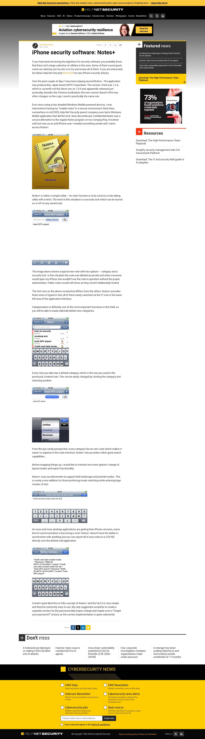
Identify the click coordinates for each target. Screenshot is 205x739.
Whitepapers (121, 16)
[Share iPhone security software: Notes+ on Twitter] (110, 45)
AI (64, 16)
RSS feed (68, 72)
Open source (116, 707)
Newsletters (141, 16)
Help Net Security (46, 45)
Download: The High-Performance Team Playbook (159, 79)
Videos (70, 16)
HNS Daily (71, 685)
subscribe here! (159, 3)
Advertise (152, 734)
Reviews (110, 16)
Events (131, 16)
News (43, 16)
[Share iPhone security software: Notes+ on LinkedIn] (115, 45)
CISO (59, 16)
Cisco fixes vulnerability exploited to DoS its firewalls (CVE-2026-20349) (101, 652)
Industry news (98, 16)
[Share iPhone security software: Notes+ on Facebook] (105, 45)
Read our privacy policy (128, 734)
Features (51, 16)
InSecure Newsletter (78, 694)
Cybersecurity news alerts (124, 694)
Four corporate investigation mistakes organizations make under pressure (133, 652)
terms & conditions (101, 724)
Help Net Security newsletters (53, 3)
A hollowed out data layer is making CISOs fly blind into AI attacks (36, 650)
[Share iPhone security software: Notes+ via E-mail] (120, 45)
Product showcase (82, 16)
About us (143, 734)
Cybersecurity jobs (76, 707)
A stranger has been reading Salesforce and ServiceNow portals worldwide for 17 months (167, 652)
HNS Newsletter (118, 685)
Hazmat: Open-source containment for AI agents (158, 60)
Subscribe (109, 718)
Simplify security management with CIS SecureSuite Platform (158, 151)
